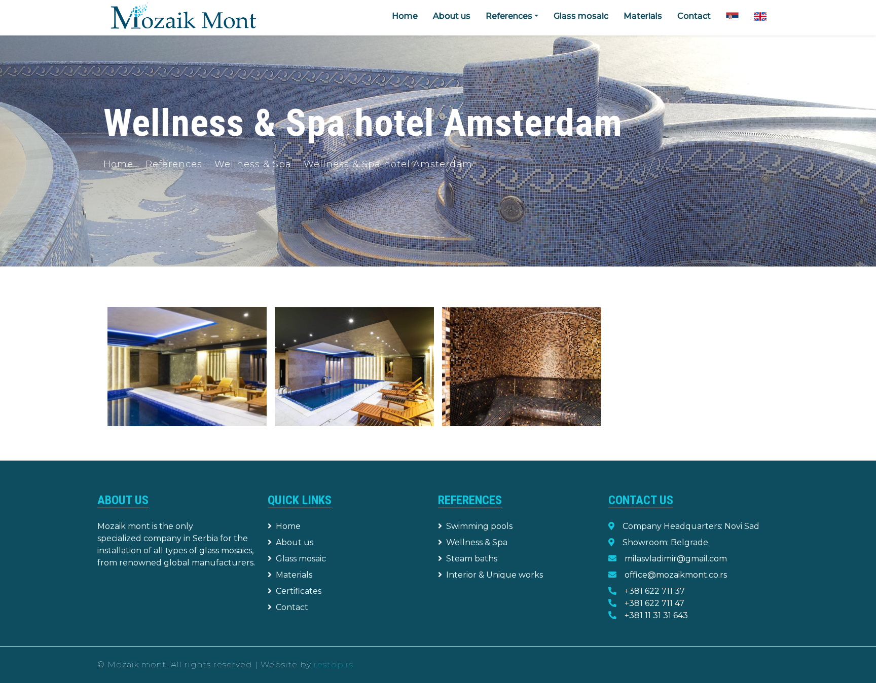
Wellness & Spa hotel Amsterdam (388, 164)
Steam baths (471, 558)
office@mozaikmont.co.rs (676, 575)
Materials (643, 16)
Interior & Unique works (494, 575)
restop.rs (333, 664)
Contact (694, 16)
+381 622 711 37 (655, 591)
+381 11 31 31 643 (656, 615)
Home (405, 16)
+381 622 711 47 (654, 603)
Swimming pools (479, 526)
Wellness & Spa (252, 164)
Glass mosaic (581, 16)
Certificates (298, 591)
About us (451, 16)
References (173, 164)
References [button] (509, 16)
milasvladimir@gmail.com (676, 558)
